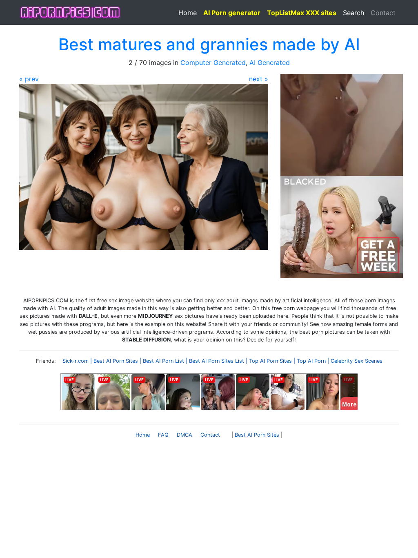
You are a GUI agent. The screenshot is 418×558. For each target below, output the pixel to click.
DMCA (184, 435)
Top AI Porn (311, 361)
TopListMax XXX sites (301, 13)
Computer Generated (213, 62)
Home (187, 13)
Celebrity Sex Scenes (356, 361)
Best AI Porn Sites (115, 361)
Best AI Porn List (163, 361)
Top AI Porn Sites (270, 361)
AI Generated (269, 62)
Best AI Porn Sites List (216, 361)
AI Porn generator (231, 13)
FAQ (163, 435)
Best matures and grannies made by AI (209, 44)
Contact (383, 13)
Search (353, 13)
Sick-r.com (75, 361)
